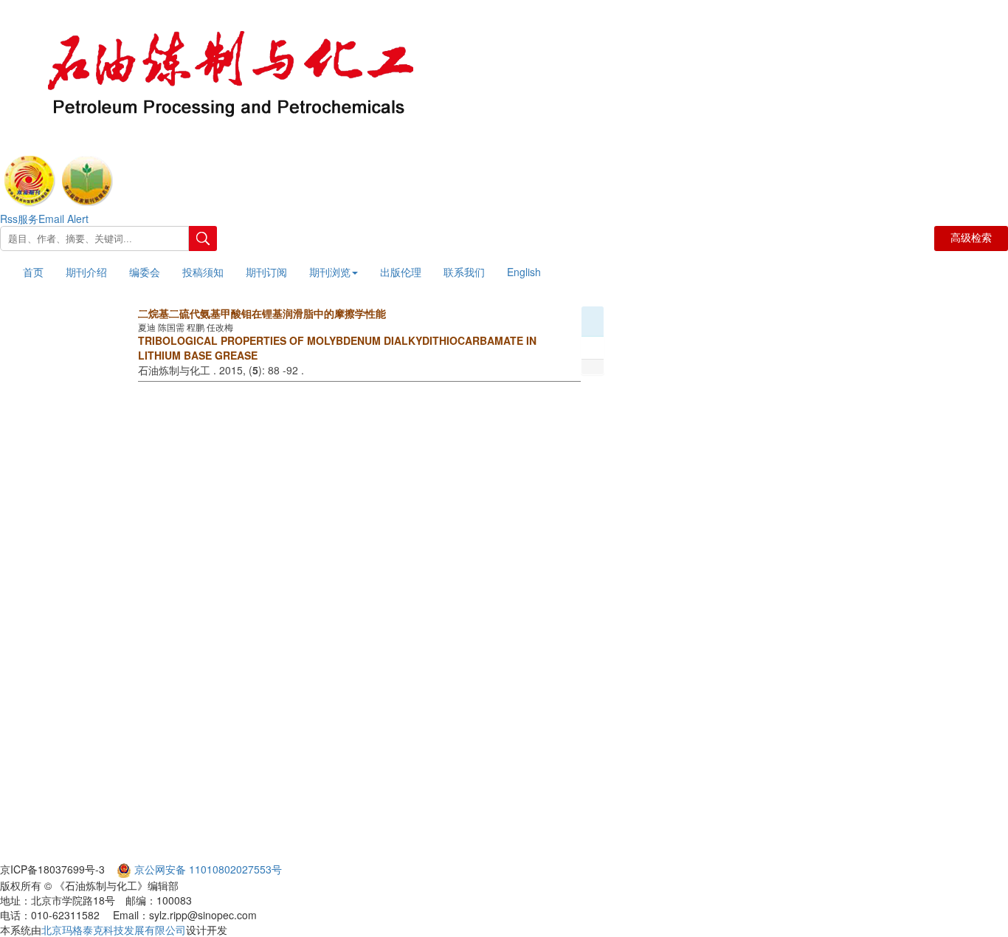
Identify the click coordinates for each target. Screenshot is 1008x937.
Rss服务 (19, 218)
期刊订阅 (266, 271)
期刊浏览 (330, 271)
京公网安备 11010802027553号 (208, 869)
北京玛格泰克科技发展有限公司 (113, 929)
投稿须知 (203, 271)
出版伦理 (400, 271)
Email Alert (63, 218)
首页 (33, 271)
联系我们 (464, 271)
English (524, 271)
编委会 (144, 271)
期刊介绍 (86, 271)
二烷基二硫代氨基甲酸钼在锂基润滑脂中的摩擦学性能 (262, 313)
